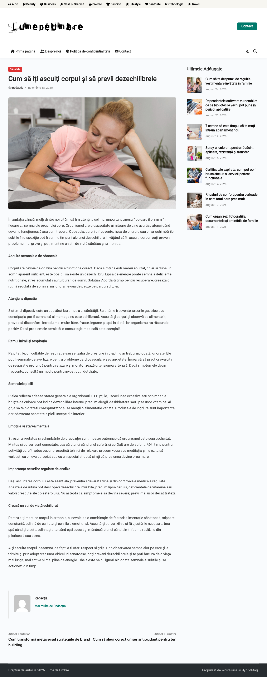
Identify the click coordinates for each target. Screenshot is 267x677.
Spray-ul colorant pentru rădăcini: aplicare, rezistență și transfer (229, 150)
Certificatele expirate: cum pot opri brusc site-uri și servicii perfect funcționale (230, 174)
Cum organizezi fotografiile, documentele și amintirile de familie (231, 218)
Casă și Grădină (73, 4)
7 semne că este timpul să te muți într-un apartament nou (230, 128)
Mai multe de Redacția (50, 606)
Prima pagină (25, 51)
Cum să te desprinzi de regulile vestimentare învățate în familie (228, 81)
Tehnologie (176, 4)
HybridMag (250, 670)
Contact (247, 26)
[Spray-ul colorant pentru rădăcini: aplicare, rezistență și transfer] (194, 148)
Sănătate (154, 4)
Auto (14, 4)
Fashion (115, 4)
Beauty (30, 4)
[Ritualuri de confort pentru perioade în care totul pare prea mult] (194, 195)
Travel (195, 4)
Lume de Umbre (57, 670)
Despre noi (52, 51)
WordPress (229, 670)
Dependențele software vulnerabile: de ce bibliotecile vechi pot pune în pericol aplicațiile (231, 105)
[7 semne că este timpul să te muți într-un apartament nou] (194, 126)
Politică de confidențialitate (89, 51)
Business (49, 4)
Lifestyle (135, 4)
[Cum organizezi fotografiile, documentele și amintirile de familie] (194, 217)
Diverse (97, 4)
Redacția (18, 87)
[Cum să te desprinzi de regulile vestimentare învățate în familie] (194, 79)
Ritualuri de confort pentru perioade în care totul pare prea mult (231, 197)
